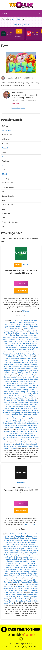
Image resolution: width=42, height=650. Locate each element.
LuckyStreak (16, 559)
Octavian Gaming (22, 390)
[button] (39, 13)
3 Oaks (21, 534)
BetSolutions (24, 538)
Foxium (21, 356)
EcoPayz (13, 431)
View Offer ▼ (19, 36)
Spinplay (9, 417)
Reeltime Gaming (25, 406)
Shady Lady (8, 576)
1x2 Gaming (16, 320)
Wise (36, 440)
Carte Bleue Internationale (13, 592)
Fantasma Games (32, 352)
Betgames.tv (25, 333)
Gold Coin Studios (30, 362)
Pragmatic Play (23, 398)
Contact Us (12, 647)
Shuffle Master (33, 410)
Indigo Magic (8, 371)
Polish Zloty (30, 601)
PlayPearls (32, 567)
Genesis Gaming (18, 362)
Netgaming (28, 385)
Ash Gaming (27, 325)
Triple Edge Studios (31, 423)
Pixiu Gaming (19, 396)
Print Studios (32, 398)
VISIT (19, 31)
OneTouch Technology (12, 565)
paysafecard (7, 438)
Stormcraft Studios (28, 419)
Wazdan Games (10, 425)
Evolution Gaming (21, 350)
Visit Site (21, 284)
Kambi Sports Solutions (30, 377)
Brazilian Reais (19, 442)
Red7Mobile (28, 404)
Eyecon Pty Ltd (20, 352)
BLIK (15, 586)
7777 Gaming (10, 322)
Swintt (24, 580)
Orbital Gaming (20, 392)
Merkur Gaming (31, 381)
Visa (22, 440)
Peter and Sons (20, 394)
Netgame (20, 385)
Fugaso (21, 549)
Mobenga (20, 383)
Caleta (26, 540)
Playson (35, 396)
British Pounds (30, 442)
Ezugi (16, 546)
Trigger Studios (19, 423)
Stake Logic (27, 417)
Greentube (33, 364)
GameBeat (28, 549)
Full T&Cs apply (30, 524)
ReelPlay (16, 406)
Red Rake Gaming (23, 572)
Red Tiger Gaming (17, 404)
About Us (4, 647)
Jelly (20, 375)
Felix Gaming (33, 546)
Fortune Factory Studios (30, 354)
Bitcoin (10, 586)
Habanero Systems (30, 553)
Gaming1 (34, 360)
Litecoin (5, 588)
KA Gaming (6, 130)
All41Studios (9, 325)
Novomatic (12, 390)
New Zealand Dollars (22, 599)
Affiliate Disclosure (35, 647)
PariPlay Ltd (10, 567)
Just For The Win (28, 375)
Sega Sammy (11, 410)
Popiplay (14, 398)
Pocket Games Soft (23, 569)
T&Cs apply (26, 311)
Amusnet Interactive (32, 534)
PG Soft (28, 394)
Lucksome (8, 381)
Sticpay (20, 590)
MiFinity (20, 588)
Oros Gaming (30, 392)
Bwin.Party (20, 339)
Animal (5, 148)
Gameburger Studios (18, 358)
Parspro (11, 394)
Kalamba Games (15, 377)
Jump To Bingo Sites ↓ (21, 24)
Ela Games (18, 542)
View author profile (18, 108)
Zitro (10, 584)
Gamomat (8, 362)
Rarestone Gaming (25, 402)
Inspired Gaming (10, 373)
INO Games (34, 371)
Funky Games (29, 356)
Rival (35, 408)
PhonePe (15, 438)
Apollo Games (9, 536)
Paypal (32, 436)
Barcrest (31, 331)
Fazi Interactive (24, 546)
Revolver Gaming (27, 408)
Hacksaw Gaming (13, 366)
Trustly (13, 440)
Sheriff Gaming (22, 410)
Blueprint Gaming (30, 335)
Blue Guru (19, 335)
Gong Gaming (24, 364)
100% (27, 487)
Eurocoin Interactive (10, 348)
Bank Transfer (30, 584)
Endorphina (11, 544)
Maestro (21, 434)
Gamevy (7, 360)
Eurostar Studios (23, 348)
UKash (18, 440)
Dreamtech (13, 343)
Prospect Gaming (10, 400)
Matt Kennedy (13, 78)
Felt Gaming (8, 549)
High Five (19, 555)
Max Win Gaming (19, 381)
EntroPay (20, 431)
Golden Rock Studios (11, 364)
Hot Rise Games (19, 369)
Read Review (21, 291)
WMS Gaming (19, 427)
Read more (15, 103)
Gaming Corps (14, 551)
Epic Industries (31, 345)
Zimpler (34, 590)
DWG (19, 343)
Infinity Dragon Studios (21, 371)
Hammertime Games (27, 366)
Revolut (22, 438)
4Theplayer (25, 320)
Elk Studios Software (18, 345)
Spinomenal (27, 578)
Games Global (31, 358)
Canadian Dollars (9, 444)
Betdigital (16, 333)
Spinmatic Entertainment (14, 578)
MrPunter (21, 483)
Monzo (20, 436)
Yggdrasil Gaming (31, 427)
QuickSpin (14, 402)
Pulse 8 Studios (22, 400)
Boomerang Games (10, 337)
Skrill (27, 438)
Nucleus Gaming (29, 563)
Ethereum (28, 586)
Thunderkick (18, 421)
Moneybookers (12, 436)
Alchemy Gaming (30, 322)
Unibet (21, 265)
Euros (28, 444)
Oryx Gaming (32, 565)
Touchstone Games (30, 421)
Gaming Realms (24, 360)
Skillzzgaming (15, 413)
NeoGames (7, 385)
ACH (18, 429)
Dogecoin (21, 586)
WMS (12, 427)
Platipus (17, 567)
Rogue (35, 574)
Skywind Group (26, 413)
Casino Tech (9, 542)
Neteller (26, 436)
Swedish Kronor (27, 446)
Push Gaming (33, 400)
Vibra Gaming (15, 582)
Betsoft (32, 333)
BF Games (33, 538)
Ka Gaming (17, 557)
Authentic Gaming (27, 327)
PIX (5, 590)
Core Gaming (29, 339)
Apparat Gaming (20, 536)
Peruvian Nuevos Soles (17, 601)
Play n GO (28, 396)
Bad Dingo (26, 329)
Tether (25, 590)
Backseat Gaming (16, 329)
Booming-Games (23, 337)
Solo (31, 438)
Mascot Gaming (26, 559)
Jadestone (14, 375)
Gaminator (14, 360)
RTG (4, 410)
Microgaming (11, 383)
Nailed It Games (29, 383)
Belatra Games (32, 536)
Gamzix (29, 551)
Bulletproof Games (9, 339)
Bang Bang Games (20, 331)
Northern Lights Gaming (28, 387)
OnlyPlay (24, 565)
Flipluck (18, 354)
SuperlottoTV (9, 421)
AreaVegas (18, 325)
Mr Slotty (26, 561)
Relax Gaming (15, 408)
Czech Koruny (21, 444)
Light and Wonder (21, 379)
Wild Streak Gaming (23, 425)
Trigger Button (8, 423)
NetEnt (14, 385)
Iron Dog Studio (22, 373)
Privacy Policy (22, 647)
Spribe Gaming (17, 417)
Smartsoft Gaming (17, 415)
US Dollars (12, 448)
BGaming (7, 540)
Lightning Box (33, 379)
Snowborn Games (30, 415)
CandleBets (33, 540)
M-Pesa (15, 434)
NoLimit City (15, 387)
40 (3, 165)
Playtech (7, 398)
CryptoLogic (18, 341)
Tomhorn (7, 582)
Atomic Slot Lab (14, 327)
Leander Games (9, 379)
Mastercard (29, 434)
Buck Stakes (34, 337)
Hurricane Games (32, 369)
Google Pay (28, 431)
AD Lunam (19, 322)
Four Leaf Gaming (12, 356)
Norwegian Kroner (15, 446)
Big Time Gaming (17, 540)
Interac (35, 431)
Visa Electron (29, 440)
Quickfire (7, 402)
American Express (27, 429)
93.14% (5, 174)
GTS (5, 366)
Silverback (6, 413)
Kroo (10, 434)
